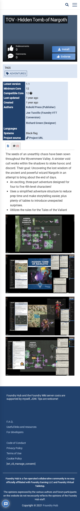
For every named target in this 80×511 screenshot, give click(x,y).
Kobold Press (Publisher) (40, 107)
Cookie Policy (14, 458)
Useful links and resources (21, 426)
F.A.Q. (10, 421)
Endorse (65, 56)
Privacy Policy (15, 448)
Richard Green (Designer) (41, 122)
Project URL (36, 137)
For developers (15, 432)
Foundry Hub (50, 505)
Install (65, 49)
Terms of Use (14, 453)
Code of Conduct (16, 442)
